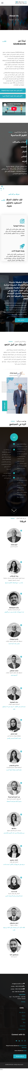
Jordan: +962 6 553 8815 (17, 989)
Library (23, 1016)
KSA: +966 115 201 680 (17, 991)
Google (24, 1050)
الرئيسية (11, 19)
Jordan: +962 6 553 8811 (17, 986)
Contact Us (22, 1026)
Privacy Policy (22, 1029)
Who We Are (22, 1012)
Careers (23, 1019)
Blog (24, 1022)
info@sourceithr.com (18, 983)
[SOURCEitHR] (21, 3)
